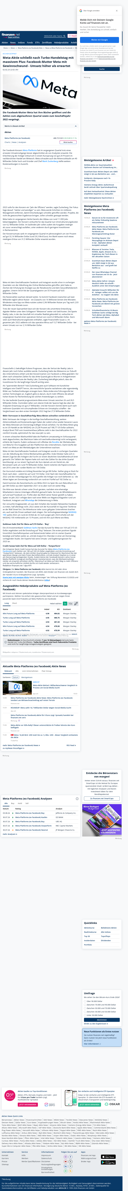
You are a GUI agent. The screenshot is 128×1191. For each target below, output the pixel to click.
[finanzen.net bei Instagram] (66, 1157)
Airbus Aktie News (29, 1133)
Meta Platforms (30, 150)
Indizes (21, 43)
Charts (7, 142)
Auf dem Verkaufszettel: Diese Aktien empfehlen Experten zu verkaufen (100, 192)
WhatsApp (29, 500)
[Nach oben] (116, 1188)
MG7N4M (11, 636)
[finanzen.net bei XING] (70, 1166)
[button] (77, 36)
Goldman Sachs (30, 527)
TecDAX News (71, 1120)
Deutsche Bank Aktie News (64, 1128)
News (13, 43)
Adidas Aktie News (44, 1141)
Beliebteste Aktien (109, 928)
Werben (25, 1159)
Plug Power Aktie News (11, 1130)
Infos (47, 580)
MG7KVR (18, 636)
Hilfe (24, 1156)
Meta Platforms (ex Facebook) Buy (29, 813)
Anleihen (75, 43)
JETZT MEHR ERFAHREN (89, 1104)
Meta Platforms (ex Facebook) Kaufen (31, 817)
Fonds (30, 43)
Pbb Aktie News (39, 1146)
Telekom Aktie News (51, 1143)
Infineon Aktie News (50, 1130)
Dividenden (106, 940)
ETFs (37, 43)
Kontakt (5, 1156)
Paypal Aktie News (68, 1130)
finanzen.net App (88, 1156)
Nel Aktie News (60, 1141)
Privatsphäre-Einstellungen (47, 1168)
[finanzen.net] (11, 34)
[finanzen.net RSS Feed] (70, 1171)
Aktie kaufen (68, 142)
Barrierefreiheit (47, 1172)
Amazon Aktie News (58, 1125)
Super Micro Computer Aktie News (16, 1146)
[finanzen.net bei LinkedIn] (66, 1166)
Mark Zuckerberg (50, 161)
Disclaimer (45, 1162)
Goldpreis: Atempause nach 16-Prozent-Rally (97, 179)
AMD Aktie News (44, 1135)
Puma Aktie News (27, 1141)
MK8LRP (74, 634)
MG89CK (24, 636)
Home (6, 48)
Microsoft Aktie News (28, 1128)
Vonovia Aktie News (28, 1135)
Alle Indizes (106, 932)
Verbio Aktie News (54, 1146)
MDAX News (59, 1120)
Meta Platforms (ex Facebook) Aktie (30, 48)
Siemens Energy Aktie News (79, 1125)
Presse (4, 1162)
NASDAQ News (101, 1120)
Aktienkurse (89, 928)
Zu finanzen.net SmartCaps (102, 798)
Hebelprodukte (61, 43)
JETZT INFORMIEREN (27, 1104)
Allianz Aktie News (9, 1128)
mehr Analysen (9, 834)
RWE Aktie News (84, 1130)
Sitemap (5, 1165)
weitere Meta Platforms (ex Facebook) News (100, 322)
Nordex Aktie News (10, 1135)
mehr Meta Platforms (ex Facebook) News (21, 745)
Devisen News (8, 1122)
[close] (117, 10)
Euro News (31, 1122)
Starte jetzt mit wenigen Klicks (16, 577)
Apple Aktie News (84, 1128)
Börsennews (7, 1120)
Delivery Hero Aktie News (12, 1143)
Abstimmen (102, 1020)
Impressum (46, 1156)
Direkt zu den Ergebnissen (95, 1023)
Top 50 (87, 936)
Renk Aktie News (100, 1130)
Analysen (22, 142)
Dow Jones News (86, 1120)
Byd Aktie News (45, 1133)
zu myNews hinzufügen (13, 748)
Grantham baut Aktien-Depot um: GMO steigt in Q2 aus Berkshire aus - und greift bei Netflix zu (101, 172)
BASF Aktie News (25, 1125)
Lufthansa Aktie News (11, 1133)
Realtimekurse (90, 932)
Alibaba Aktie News (33, 1143)
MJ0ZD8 (5, 636)
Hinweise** (52, 636)
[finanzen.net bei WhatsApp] (66, 1171)
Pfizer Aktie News (32, 1138)
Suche (101, 69)
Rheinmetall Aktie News (100, 1122)
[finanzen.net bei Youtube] (66, 1162)
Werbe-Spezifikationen (31, 1162)
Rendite (55, 442)
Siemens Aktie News (101, 1138)
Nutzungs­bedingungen (51, 1165)
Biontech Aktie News (62, 1133)
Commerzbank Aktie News (105, 1128)
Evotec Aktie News (78, 1135)
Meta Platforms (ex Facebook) (17, 138)
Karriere (5, 1159)
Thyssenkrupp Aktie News (83, 1133)
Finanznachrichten (34, 1120)
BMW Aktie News (83, 1143)
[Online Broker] (11, 37)
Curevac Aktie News (10, 1141)
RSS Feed (71, 745)
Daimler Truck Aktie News (79, 1141)
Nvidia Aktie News (80, 1122)
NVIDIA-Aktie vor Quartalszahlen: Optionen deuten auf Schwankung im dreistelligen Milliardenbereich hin (100, 166)
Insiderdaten (89, 940)
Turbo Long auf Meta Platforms (16, 618)
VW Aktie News (85, 1146)
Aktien (5, 43)
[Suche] (64, 36)
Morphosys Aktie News (97, 1135)
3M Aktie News (70, 1146)
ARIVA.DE (62, 1188)
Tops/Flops (105, 936)
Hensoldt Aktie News (31, 1130)
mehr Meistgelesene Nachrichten (98, 198)
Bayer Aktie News (41, 1125)
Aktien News (19, 1120)
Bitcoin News (65, 1122)
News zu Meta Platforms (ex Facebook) (58, 48)
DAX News (48, 1120)
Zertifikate (47, 43)
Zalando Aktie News (100, 1143)
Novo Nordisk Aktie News (12, 1138)
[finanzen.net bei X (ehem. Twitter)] (70, 1162)
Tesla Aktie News (9, 1125)
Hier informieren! (91, 1044)
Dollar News (20, 1122)
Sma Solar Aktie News (101, 1141)
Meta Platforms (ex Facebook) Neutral (31, 830)
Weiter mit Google (99, 40)
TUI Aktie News (99, 1125)
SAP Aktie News (44, 1128)
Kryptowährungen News (48, 1122)
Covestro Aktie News (82, 1138)
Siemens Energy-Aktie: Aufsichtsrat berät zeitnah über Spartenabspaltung (100, 186)
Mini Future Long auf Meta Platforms (18, 613)
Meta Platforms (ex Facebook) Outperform (33, 826)
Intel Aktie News (47, 1138)
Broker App (85, 1162)
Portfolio (88, 945)
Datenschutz (46, 1159)
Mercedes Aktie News (105, 1133)
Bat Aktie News (67, 1143)
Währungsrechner (88, 1159)
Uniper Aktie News (61, 1135)
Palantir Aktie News (64, 1138)
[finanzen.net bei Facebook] (70, 1157)
